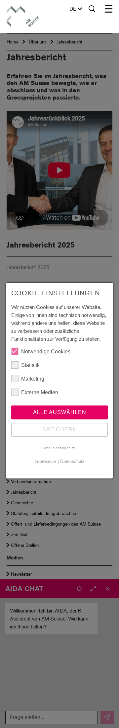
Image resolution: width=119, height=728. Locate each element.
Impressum (45, 461)
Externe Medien (39, 392)
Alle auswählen (59, 412)
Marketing (32, 379)
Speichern (59, 429)
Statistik (30, 365)
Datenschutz (72, 461)
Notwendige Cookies (45, 351)
